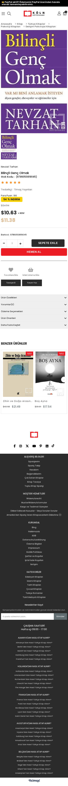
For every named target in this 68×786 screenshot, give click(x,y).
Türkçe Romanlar (34, 593)
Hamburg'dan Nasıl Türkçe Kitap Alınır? (34, 655)
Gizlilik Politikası (34, 552)
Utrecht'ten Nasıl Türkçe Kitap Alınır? (34, 683)
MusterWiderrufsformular (34, 502)
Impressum (34, 548)
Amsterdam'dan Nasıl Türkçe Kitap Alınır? (34, 675)
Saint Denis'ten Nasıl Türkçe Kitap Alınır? (34, 716)
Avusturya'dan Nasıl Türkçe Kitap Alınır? (34, 728)
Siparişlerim (34, 461)
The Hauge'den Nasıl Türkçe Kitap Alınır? (34, 687)
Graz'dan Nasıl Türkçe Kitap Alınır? (34, 744)
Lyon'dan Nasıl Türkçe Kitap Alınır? (34, 712)
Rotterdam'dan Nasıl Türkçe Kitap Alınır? (34, 679)
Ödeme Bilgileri (34, 544)
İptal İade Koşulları (34, 560)
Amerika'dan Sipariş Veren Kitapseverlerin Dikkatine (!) (34, 515)
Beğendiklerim (34, 474)
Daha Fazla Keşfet (10, 325)
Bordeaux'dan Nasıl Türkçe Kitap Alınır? (34, 708)
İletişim (34, 564)
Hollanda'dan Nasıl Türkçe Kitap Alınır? (34, 671)
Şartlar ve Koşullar (34, 556)
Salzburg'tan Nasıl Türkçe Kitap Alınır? (34, 736)
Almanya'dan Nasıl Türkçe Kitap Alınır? (34, 643)
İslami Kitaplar (34, 581)
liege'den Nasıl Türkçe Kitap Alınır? (34, 765)
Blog (34, 527)
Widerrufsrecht (34, 498)
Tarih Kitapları (34, 585)
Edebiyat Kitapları (34, 577)
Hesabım (34, 470)
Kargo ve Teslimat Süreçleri (34, 507)
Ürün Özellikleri (9, 297)
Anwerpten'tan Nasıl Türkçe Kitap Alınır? (34, 773)
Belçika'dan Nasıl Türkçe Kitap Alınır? (34, 757)
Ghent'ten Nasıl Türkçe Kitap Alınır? (34, 769)
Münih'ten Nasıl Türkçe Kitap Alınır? (34, 651)
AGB (34, 536)
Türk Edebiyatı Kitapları (34, 597)
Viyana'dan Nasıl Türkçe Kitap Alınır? (34, 732)
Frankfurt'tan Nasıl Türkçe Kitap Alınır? (34, 659)
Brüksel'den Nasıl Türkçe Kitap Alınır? (34, 761)
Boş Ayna (27, 401)
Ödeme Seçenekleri (12, 311)
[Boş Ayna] (36, 374)
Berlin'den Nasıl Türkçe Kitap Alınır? (34, 647)
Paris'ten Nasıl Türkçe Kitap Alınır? (34, 704)
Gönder (60, 616)
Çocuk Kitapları (34, 589)
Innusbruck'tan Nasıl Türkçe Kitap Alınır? (34, 740)
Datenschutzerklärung (34, 540)
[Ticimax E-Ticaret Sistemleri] (34, 781)
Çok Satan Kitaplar (34, 478)
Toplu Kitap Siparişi (34, 486)
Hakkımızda (34, 531)
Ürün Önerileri (8, 318)
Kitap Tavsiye (34, 482)
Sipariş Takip (34, 466)
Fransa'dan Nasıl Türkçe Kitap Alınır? (34, 700)
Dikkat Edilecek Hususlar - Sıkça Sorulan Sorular (34, 511)
